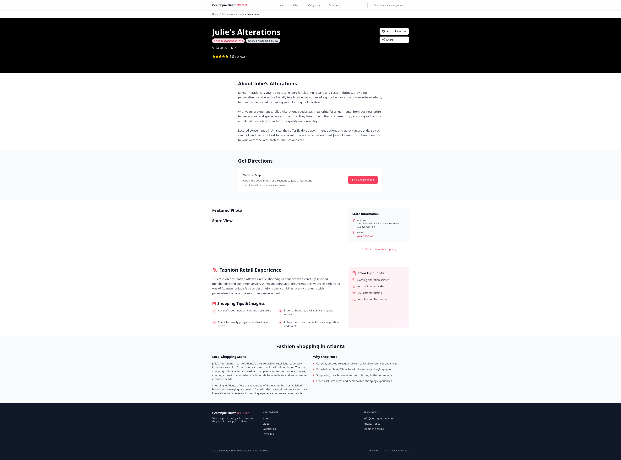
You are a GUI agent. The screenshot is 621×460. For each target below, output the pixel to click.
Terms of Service (374, 429)
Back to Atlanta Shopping (380, 249)
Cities (296, 5)
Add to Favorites (396, 31)
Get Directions (365, 180)
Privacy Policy (372, 423)
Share (389, 40)
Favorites (334, 5)
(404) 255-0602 (226, 48)
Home (281, 5)
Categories (314, 5)
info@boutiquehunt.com (379, 418)
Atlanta (235, 14)
